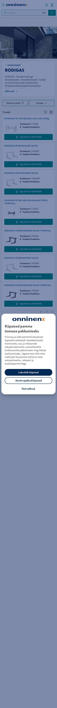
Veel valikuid (28, 388)
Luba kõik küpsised (28, 372)
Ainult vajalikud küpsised (28, 380)
